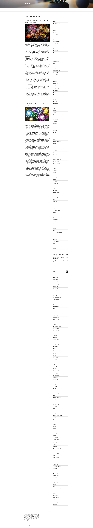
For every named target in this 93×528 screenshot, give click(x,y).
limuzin (54, 166)
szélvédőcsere (55, 226)
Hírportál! (37, 516)
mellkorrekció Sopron (56, 177)
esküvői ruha (55, 77)
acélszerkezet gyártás (56, 23)
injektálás (54, 110)
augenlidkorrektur (55, 28)
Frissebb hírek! (32, 514)
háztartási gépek (55, 103)
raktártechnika (55, 208)
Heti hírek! (28, 516)
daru (53, 65)
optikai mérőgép (55, 201)
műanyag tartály (55, 183)
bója (53, 52)
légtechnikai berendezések (57, 159)
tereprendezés (55, 235)
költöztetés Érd (55, 134)
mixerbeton (54, 179)
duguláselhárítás (55, 322)
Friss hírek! (28, 518)
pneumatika (54, 203)
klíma (53, 128)
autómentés (54, 32)
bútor (53, 54)
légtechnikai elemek (56, 161)
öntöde (54, 199)
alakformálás (55, 25)
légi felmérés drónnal (56, 411)
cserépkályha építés (56, 61)
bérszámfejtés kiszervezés (57, 45)
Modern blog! (33, 518)
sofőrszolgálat (55, 217)
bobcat (54, 48)
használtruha (55, 101)
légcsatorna (54, 152)
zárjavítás (54, 248)
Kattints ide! (32, 519)
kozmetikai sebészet (56, 146)
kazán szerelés (55, 123)
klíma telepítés (55, 130)
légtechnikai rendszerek (56, 163)
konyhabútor (55, 143)
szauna (54, 223)
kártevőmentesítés (56, 119)
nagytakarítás (55, 190)
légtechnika (54, 157)
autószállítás (55, 37)
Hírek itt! (25, 518)
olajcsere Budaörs (55, 197)
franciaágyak (55, 85)
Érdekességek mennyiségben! (34, 515)
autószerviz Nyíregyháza (56, 41)
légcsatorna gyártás (56, 154)
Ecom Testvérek (55, 72)
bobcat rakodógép (55, 50)
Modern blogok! (37, 514)
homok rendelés (55, 106)
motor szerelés (55, 181)
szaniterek (54, 221)
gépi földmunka (55, 92)
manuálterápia (55, 170)
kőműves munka (55, 137)
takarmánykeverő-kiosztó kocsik (58, 232)
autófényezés (55, 30)
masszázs (54, 172)
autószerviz (54, 39)
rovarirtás (54, 212)
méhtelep (54, 431)
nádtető (54, 188)
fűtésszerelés (55, 342)
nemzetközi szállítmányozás (57, 195)
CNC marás (54, 57)
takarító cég (54, 230)
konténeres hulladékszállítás (57, 141)
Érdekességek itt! (27, 519)
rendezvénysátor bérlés (56, 210)
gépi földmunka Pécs (56, 94)
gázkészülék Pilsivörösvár (57, 88)
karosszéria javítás (55, 117)
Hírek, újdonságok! (27, 514)
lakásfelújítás (55, 150)
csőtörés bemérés (55, 63)
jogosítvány (54, 112)
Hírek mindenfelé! (33, 516)
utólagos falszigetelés (56, 241)
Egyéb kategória (55, 74)
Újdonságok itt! (37, 518)
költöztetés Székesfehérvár (57, 391)
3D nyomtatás (55, 21)
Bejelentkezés (27, 9)
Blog (27, 3)
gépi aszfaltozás (55, 90)
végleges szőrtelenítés (56, 243)
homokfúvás (55, 108)
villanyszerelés (55, 246)
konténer (54, 139)
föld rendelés (55, 81)
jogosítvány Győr (55, 114)
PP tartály (54, 206)
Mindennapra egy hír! (36, 517)
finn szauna (54, 79)
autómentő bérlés (55, 34)
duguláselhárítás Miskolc (56, 70)
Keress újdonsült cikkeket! (28, 517)
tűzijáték (54, 237)
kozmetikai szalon (55, 148)
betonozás (54, 302)
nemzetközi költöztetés (56, 194)
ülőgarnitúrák (55, 239)
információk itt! (26, 515)
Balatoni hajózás (55, 43)
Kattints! (25, 516)
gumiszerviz (54, 99)
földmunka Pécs (55, 83)
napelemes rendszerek (56, 192)
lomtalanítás (54, 168)
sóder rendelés (55, 215)
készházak (54, 126)
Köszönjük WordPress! (27, 525)
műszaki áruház (55, 186)
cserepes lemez (55, 59)
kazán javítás (55, 121)
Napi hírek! (35, 519)
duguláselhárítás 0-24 (56, 68)
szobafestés (54, 228)
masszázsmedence (56, 174)
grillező (54, 97)
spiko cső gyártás (55, 219)
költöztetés (54, 132)
